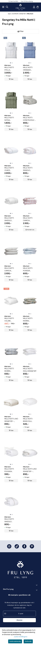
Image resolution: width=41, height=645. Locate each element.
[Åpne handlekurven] (38, 7)
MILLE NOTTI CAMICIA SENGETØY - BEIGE (9, 269)
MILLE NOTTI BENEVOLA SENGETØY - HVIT (28, 420)
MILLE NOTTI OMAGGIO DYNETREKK (27, 68)
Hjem (9, 14)
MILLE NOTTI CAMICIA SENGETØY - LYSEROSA (28, 219)
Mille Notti (30, 14)
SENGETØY (22, 14)
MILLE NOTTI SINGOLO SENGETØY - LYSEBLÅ (9, 219)
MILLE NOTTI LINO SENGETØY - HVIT (30, 470)
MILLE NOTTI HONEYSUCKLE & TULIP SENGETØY (29, 119)
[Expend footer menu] (37, 590)
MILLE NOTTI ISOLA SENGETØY (29, 369)
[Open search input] (7, 7)
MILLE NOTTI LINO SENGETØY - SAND (11, 420)
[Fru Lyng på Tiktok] (17, 546)
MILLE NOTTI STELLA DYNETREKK (9, 68)
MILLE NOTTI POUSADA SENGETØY (9, 470)
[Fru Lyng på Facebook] (24, 546)
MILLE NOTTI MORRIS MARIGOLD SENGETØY (9, 369)
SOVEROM (15, 14)
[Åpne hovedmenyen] (3, 7)
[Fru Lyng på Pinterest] (32, 546)
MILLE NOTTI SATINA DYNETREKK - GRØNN (9, 119)
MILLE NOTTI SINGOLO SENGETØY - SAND (9, 520)
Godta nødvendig (15, 641)
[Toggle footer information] (37, 585)
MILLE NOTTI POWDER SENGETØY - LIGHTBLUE (28, 269)
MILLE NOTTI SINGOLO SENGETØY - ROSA (28, 169)
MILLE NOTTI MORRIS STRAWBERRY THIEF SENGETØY (29, 319)
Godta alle (28, 641)
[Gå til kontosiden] (34, 7)
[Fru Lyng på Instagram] (9, 546)
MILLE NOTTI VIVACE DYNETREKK (9, 169)
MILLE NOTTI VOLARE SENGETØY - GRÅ (11, 319)
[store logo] (20, 7)
